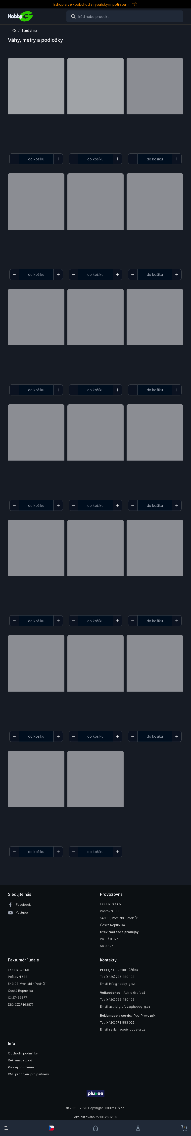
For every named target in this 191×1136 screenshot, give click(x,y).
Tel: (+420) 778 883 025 (117, 1022)
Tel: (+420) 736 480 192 (117, 977)
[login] (140, 1128)
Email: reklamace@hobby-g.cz (122, 1029)
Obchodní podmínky (23, 1053)
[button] (36, 104)
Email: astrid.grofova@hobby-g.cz (125, 1006)
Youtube (22, 912)
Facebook (23, 904)
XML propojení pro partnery (28, 1074)
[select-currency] (51, 1128)
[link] (95, 1128)
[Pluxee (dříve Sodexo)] (95, 1093)
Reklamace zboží (20, 1060)
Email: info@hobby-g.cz (117, 984)
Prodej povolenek (21, 1067)
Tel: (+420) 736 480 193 (117, 999)
